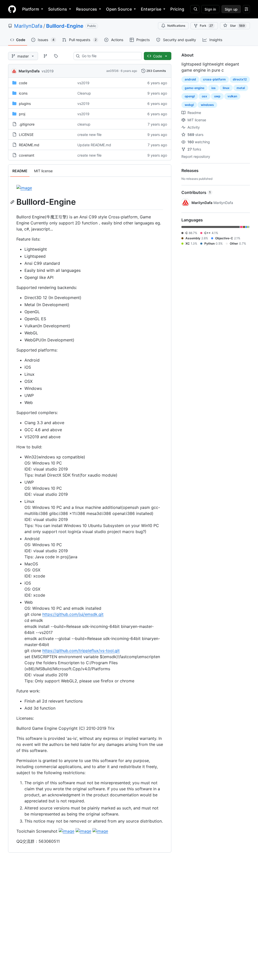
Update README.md (94, 145)
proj (22, 114)
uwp (217, 96)
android (190, 79)
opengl (190, 96)
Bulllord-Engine (64, 26)
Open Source (119, 9)
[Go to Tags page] (56, 56)
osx (204, 96)
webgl (189, 105)
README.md (29, 145)
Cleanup (84, 93)
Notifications (176, 25)
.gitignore (27, 124)
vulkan (232, 96)
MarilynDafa (28, 26)
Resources (86, 9)
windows (207, 105)
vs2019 (48, 71)
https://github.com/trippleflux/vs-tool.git (81, 650)
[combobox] (110, 56)
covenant (26, 155)
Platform (30, 9)
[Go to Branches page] (45, 56)
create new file (89, 134)
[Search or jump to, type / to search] (194, 9)
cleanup (83, 124)
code (23, 83)
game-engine (194, 88)
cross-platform (214, 79)
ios (213, 88)
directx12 (240, 79)
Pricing (177, 9)
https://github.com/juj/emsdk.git (73, 614)
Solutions (57, 9)
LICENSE (26, 134)
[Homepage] (12, 9)
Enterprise (151, 9)
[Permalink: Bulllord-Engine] (12, 202)
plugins (25, 103)
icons (23, 93)
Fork (206, 25)
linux (226, 88)
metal (241, 88)
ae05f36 (112, 71)
